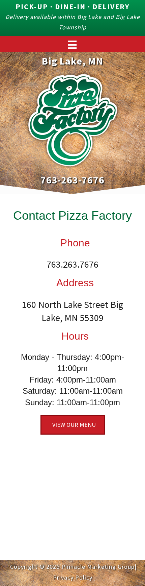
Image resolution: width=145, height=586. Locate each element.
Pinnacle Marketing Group (98, 566)
